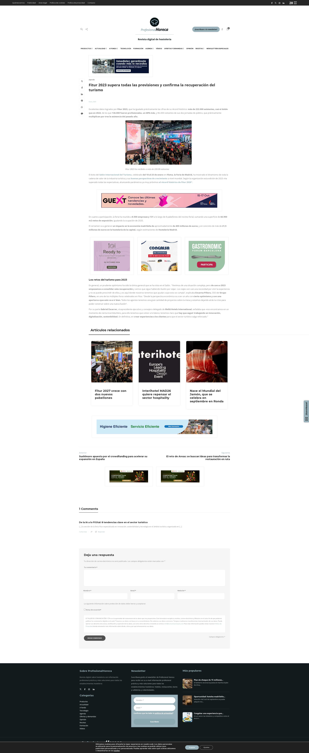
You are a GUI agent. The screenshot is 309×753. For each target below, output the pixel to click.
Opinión (189, 48)
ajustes (117, 751)
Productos (86, 48)
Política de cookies (57, 3)
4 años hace (83, 532)
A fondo (113, 48)
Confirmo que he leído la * (154, 713)
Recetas (199, 48)
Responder (101, 532)
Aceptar (192, 747)
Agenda (148, 48)
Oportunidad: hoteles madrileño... (209, 696)
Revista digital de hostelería (154, 39)
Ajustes (206, 747)
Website (181, 591)
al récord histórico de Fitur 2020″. (176, 182)
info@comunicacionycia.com (174, 624)
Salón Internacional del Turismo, (116, 174)
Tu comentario (90, 567)
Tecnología (125, 48)
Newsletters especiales (217, 48)
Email (133, 591)
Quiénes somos (18, 3)
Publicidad (31, 3)
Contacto (91, 3)
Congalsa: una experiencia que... (208, 713)
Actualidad (100, 48)
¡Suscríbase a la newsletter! (206, 29)
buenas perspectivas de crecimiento (149, 178)
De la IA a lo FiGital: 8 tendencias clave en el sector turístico (113, 522)
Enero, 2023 (92, 102)
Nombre (87, 591)
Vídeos (159, 48)
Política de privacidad (76, 3)
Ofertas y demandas (173, 48)
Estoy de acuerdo (93, 610)
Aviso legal (43, 3)
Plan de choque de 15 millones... (208, 680)
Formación (138, 48)
